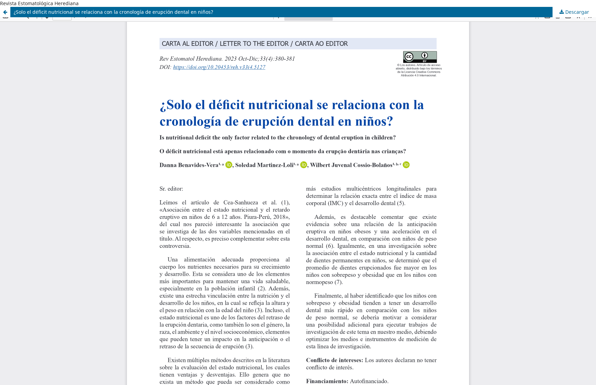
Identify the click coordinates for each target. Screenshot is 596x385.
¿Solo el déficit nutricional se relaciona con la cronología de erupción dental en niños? (113, 12)
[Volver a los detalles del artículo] (5, 12)
